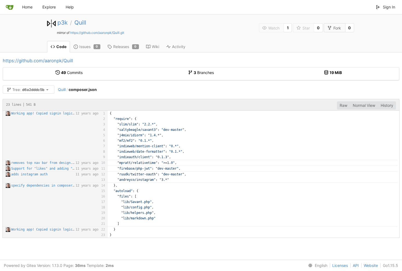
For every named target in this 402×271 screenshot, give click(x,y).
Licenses (340, 265)
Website (371, 265)
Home (27, 7)
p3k (62, 22)
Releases (125, 46)
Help (70, 7)
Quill (80, 22)
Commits (72, 72)
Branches (204, 72)
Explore (49, 7)
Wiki (155, 46)
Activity (178, 46)
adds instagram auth (29, 174)
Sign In (389, 7)
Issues (88, 46)
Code (61, 46)
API (356, 265)
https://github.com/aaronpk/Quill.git (97, 33)
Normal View (364, 105)
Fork (337, 28)
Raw (343, 105)
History (387, 105)
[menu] (316, 265)
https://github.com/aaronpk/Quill (38, 60)
